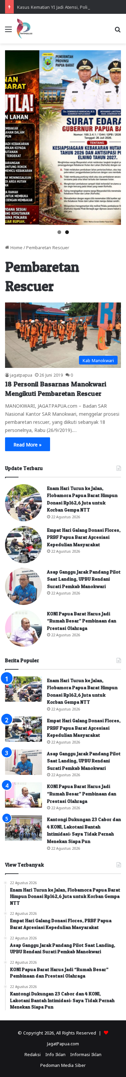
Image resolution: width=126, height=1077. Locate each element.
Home (16, 247)
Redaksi (33, 1053)
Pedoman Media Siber (63, 1064)
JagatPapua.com (63, 1043)
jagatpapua (21, 374)
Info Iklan (55, 1053)
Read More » (27, 444)
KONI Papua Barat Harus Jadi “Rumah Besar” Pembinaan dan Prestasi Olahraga (81, 621)
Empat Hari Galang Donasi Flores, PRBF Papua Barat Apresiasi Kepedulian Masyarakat (84, 537)
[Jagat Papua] (24, 29)
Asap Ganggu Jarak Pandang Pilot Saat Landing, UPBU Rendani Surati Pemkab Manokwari (84, 579)
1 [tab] (59, 232)
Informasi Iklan (85, 1053)
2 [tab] (67, 232)
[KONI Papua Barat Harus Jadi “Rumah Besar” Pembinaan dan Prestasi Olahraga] (23, 628)
